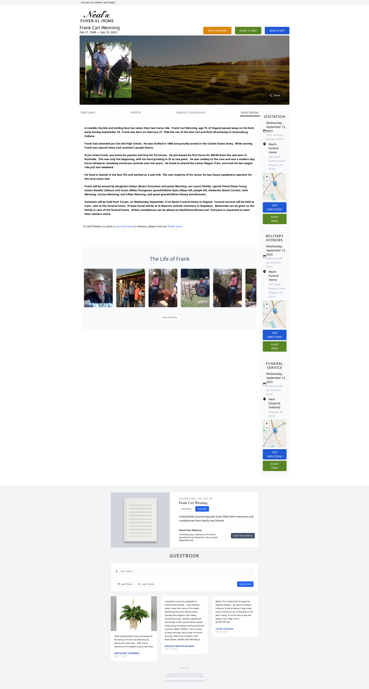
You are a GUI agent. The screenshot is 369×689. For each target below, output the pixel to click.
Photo (136, 112)
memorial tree (124, 226)
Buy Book (202, 508)
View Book (186, 508)
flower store (174, 226)
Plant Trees (275, 219)
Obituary (88, 112)
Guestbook (250, 112)
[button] (274, 184)
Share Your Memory (242, 535)
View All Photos (169, 317)
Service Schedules (191, 112)
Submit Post (245, 584)
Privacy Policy (176, 676)
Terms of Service (192, 676)
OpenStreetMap (187, 681)
